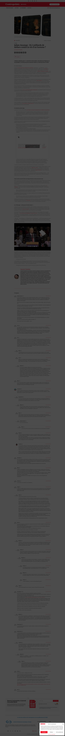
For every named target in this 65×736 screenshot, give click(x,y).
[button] (63, 724)
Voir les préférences (59, 732)
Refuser (51, 732)
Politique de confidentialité (51, 734)
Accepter (44, 732)
